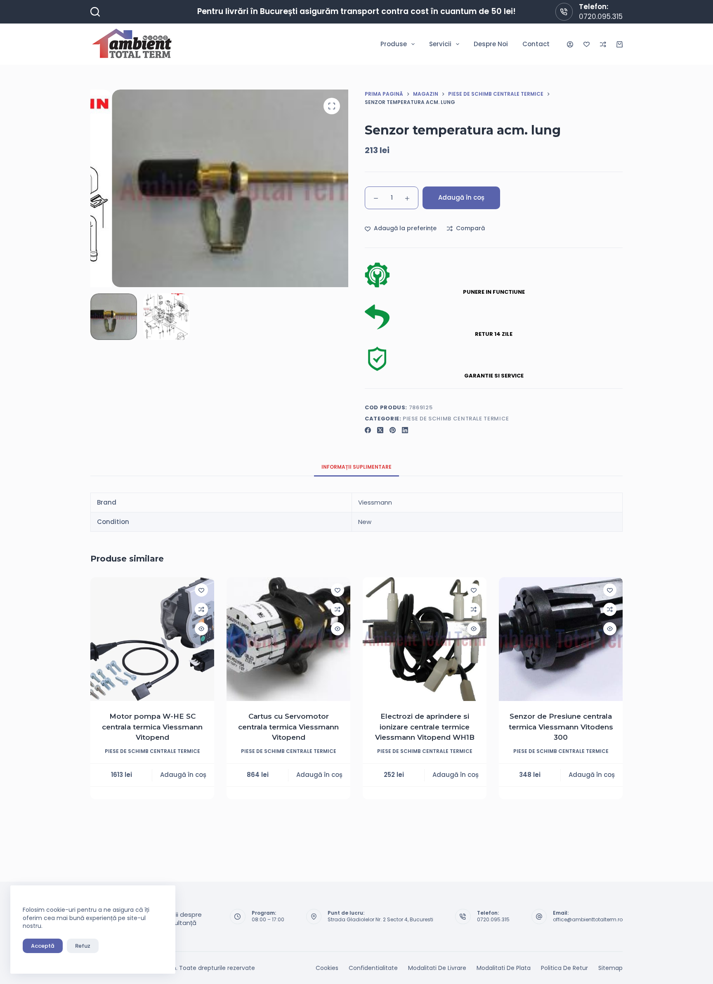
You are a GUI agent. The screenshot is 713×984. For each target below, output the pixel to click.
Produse (393, 44)
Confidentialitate (373, 968)
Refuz (82, 946)
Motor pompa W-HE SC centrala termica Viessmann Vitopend (152, 726)
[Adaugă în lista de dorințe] (201, 590)
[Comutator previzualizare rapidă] (201, 628)
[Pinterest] (393, 430)
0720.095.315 (601, 16)
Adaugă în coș (461, 197)
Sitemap (610, 968)
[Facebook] (368, 430)
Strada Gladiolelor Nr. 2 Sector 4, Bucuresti (380, 919)
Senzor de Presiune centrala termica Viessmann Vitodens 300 (561, 726)
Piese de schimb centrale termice (456, 418)
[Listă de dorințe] (586, 44)
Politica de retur (564, 968)
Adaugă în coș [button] (183, 774)
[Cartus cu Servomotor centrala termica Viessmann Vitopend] (288, 639)
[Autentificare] (570, 44)
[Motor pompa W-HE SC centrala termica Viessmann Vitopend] (152, 639)
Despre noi (491, 44)
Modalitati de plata (504, 968)
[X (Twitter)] (380, 430)
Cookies (327, 968)
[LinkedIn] (405, 430)
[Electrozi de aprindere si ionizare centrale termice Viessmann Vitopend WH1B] (424, 639)
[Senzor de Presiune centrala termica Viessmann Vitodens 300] (561, 639)
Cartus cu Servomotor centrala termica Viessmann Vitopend (288, 726)
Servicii (440, 44)
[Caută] (95, 12)
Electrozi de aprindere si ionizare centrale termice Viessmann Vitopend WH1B (425, 726)
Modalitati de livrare (437, 968)
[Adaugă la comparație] (201, 609)
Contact (536, 44)
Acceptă (42, 946)
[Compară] (603, 44)
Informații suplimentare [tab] (356, 466)
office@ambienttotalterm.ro (588, 919)
